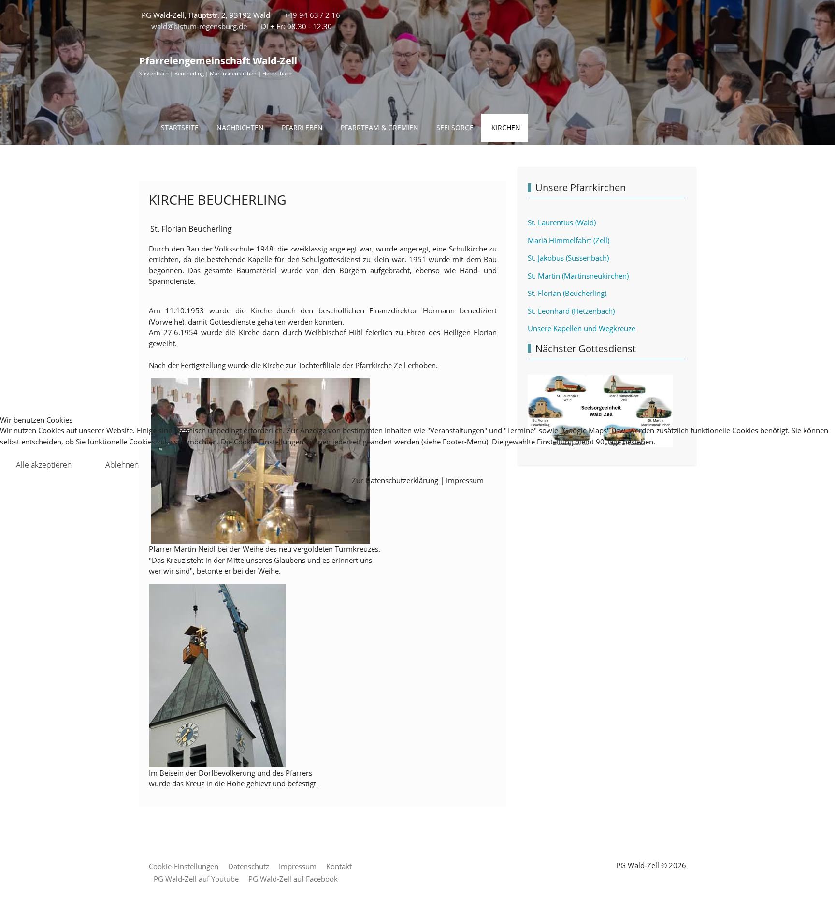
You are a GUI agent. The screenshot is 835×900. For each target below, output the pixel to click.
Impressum (465, 480)
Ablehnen (122, 464)
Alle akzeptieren (44, 464)
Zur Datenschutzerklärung (395, 480)
